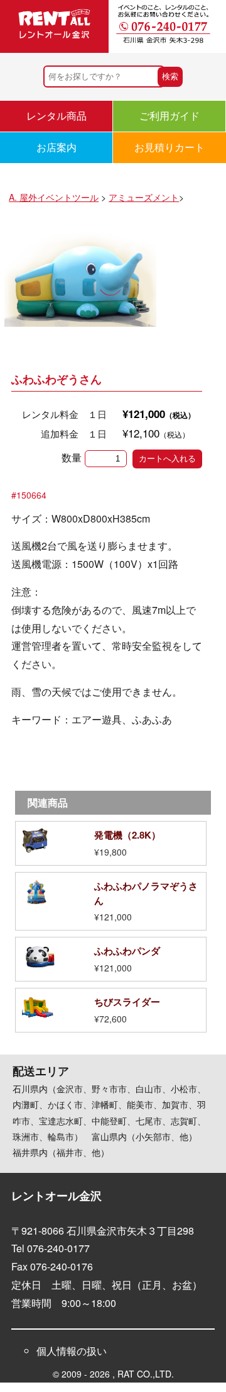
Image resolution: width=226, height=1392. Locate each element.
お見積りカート (169, 147)
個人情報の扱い (71, 1351)
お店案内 (56, 147)
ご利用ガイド (169, 115)
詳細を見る (111, 843)
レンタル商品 (56, 115)
